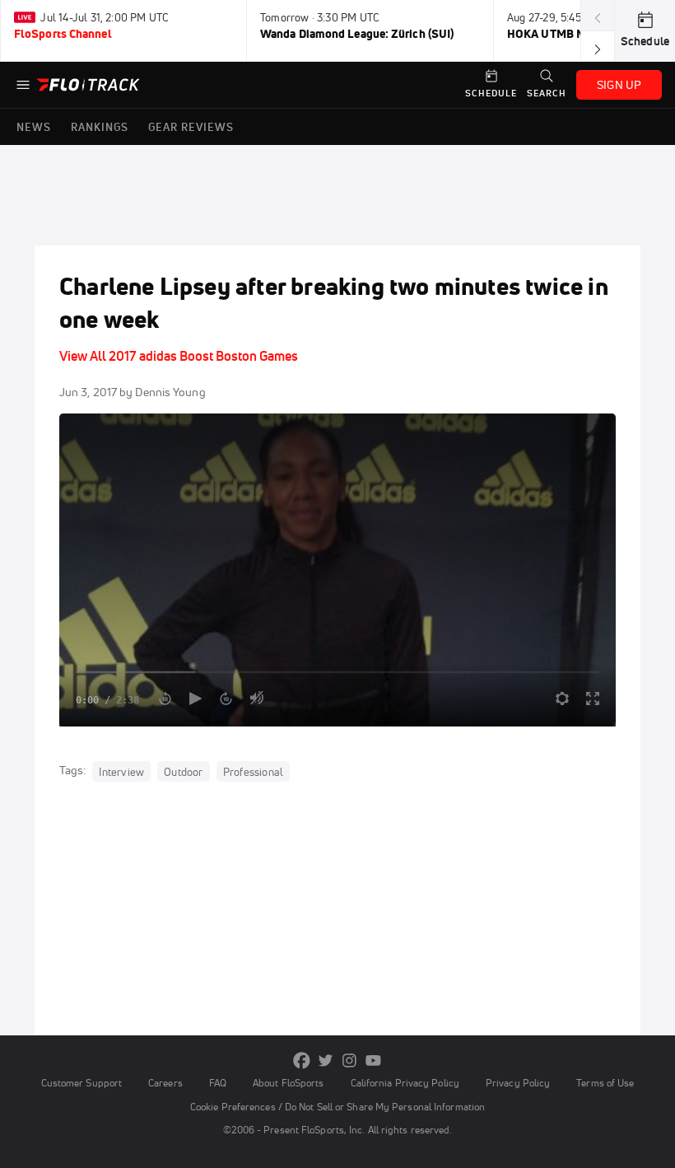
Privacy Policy (518, 1083)
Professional (253, 771)
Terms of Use (605, 1083)
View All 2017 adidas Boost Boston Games (178, 356)
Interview (121, 771)
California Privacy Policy (405, 1083)
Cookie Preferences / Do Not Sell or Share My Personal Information (337, 1106)
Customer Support (82, 1083)
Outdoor (183, 771)
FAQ (217, 1083)
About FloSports (288, 1083)
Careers (165, 1083)
